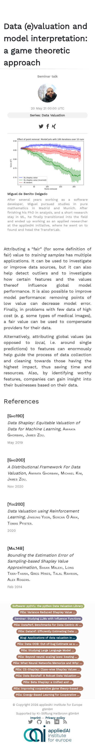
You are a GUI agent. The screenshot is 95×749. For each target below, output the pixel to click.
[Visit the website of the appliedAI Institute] (47, 733)
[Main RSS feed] (65, 723)
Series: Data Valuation (47, 115)
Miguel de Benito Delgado (27, 194)
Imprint (35, 718)
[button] (47, 429)
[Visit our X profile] (31, 723)
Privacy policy (55, 718)
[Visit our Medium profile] (57, 723)
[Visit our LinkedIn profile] (48, 723)
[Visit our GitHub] (39, 723)
